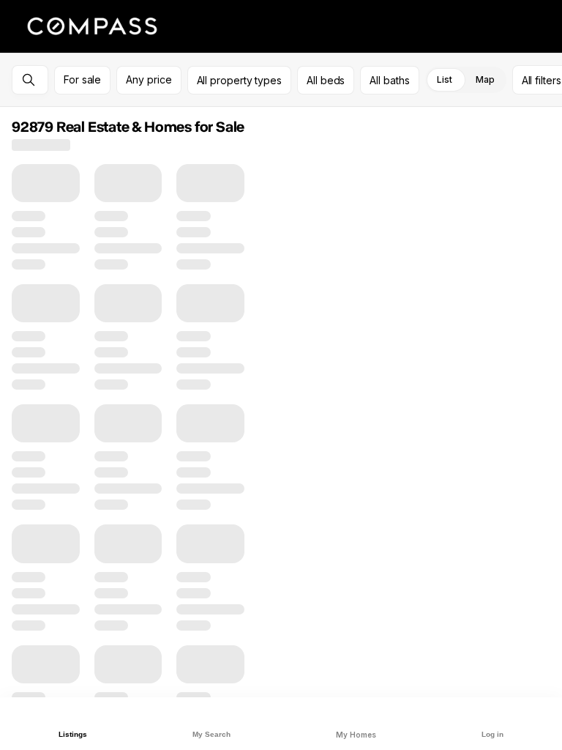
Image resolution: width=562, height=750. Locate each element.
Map (485, 79)
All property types (239, 80)
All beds (326, 80)
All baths (389, 80)
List (444, 79)
